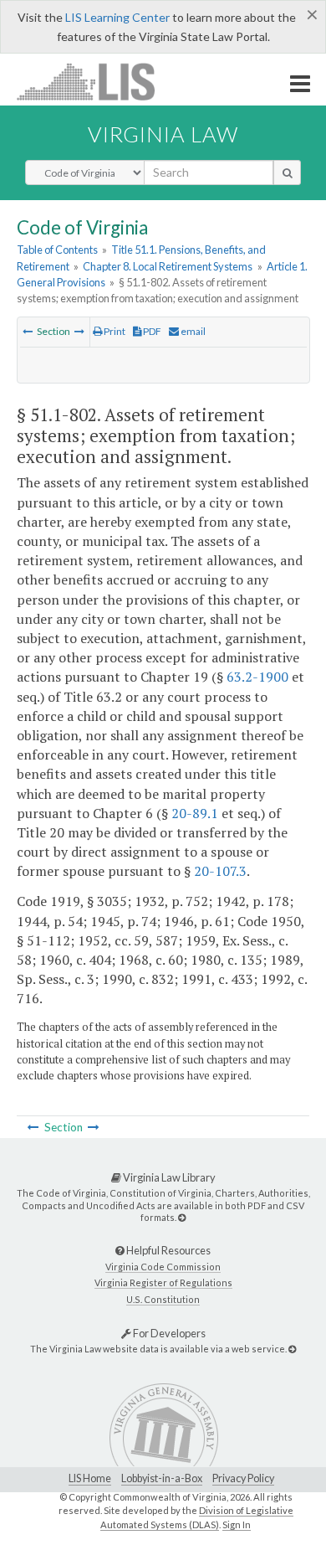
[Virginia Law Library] (182, 1217)
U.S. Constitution (163, 1299)
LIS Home (90, 1478)
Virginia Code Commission (163, 1266)
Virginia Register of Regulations (163, 1282)
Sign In (236, 1524)
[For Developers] (292, 1348)
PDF (151, 331)
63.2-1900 (257, 676)
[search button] (287, 172)
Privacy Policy (243, 1478)
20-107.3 (220, 871)
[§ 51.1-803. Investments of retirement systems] (79, 331)
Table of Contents (57, 249)
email (192, 331)
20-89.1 (194, 813)
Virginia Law (163, 134)
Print (113, 331)
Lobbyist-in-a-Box (161, 1478)
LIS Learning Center (117, 17)
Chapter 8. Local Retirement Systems (167, 266)
